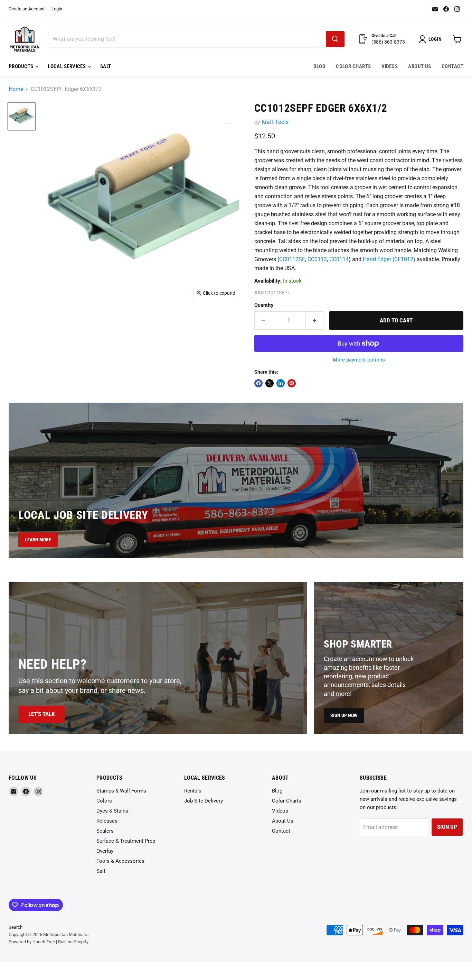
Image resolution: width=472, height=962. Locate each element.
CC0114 (339, 259)
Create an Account (27, 9)
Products (22, 66)
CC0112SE (292, 259)
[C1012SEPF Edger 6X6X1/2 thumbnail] (21, 116)
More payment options (359, 360)
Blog (319, 66)
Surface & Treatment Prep (125, 841)
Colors (104, 801)
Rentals (192, 791)
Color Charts (353, 66)
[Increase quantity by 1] (314, 320)
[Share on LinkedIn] (280, 383)
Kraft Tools (275, 122)
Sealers (105, 831)
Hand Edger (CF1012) (389, 259)
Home (16, 89)
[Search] (335, 39)
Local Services (67, 66)
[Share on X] (269, 383)
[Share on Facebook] (258, 383)
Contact (452, 66)
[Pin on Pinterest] (291, 383)
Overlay (104, 851)
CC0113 (317, 259)
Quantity (263, 305)
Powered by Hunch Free (32, 941)
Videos (389, 66)
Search (15, 927)
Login (56, 9)
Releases (106, 821)
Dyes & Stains (112, 811)
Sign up (447, 826)
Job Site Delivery (203, 801)
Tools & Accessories (120, 861)
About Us (419, 66)
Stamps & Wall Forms (121, 791)
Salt (105, 66)
